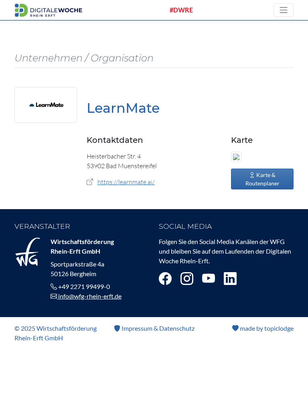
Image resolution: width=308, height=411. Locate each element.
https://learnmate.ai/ (126, 182)
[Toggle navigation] (284, 10)
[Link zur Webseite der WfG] (27, 251)
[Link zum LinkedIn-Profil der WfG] (230, 278)
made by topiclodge (266, 328)
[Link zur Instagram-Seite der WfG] (186, 278)
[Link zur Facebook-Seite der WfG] (165, 278)
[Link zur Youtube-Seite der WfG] (208, 278)
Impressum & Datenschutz (157, 328)
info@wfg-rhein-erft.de (89, 296)
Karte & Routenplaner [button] (262, 179)
